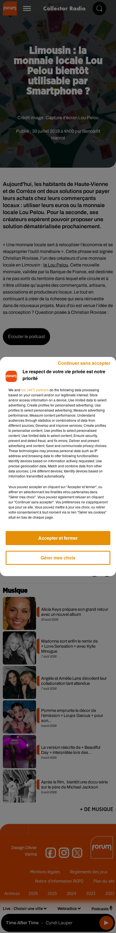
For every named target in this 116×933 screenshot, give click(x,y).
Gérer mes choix (58, 557)
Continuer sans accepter (84, 363)
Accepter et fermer (58, 538)
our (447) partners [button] (35, 389)
